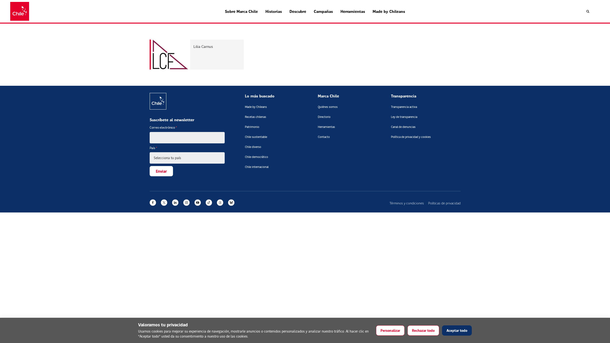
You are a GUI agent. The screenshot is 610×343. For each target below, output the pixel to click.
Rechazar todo (423, 330)
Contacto (324, 137)
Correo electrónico (163, 127)
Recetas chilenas (255, 117)
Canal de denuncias (403, 127)
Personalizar (390, 330)
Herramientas (353, 11)
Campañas (323, 11)
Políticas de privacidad (444, 203)
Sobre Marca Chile (241, 11)
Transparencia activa (404, 107)
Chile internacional (257, 167)
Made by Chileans (389, 11)
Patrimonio (252, 127)
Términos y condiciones (407, 203)
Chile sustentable (256, 137)
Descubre (298, 11)
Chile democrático (256, 157)
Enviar (161, 171)
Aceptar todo (457, 330)
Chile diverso (253, 147)
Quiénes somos (328, 107)
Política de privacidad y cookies (411, 137)
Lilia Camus (203, 46)
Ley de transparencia (404, 117)
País (153, 148)
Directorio (324, 117)
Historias (273, 11)
